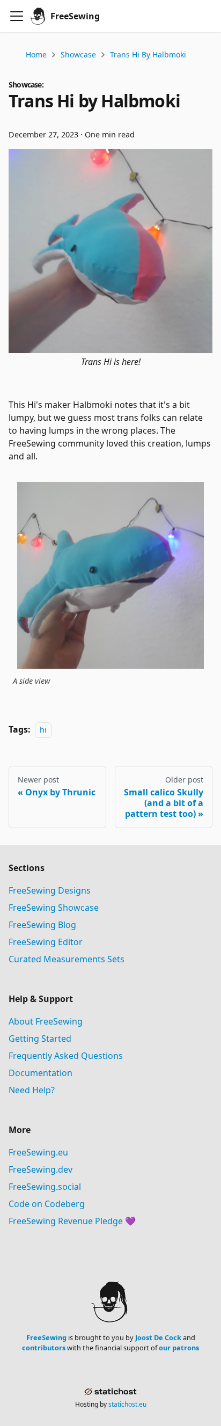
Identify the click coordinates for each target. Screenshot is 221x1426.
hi (43, 730)
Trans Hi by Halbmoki (148, 54)
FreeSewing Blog (42, 925)
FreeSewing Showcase (54, 907)
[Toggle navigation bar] (17, 16)
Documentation (40, 1073)
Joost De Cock (158, 1337)
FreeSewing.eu (38, 1152)
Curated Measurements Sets (66, 959)
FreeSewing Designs (50, 890)
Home (36, 54)
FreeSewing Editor (46, 942)
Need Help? (32, 1090)
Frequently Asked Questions (66, 1056)
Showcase (78, 54)
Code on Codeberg (47, 1204)
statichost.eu (127, 1404)
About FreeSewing (46, 1021)
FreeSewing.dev (40, 1169)
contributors (43, 1347)
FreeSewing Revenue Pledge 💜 (72, 1221)
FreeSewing (46, 1337)
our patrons (179, 1347)
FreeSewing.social (45, 1187)
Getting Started (40, 1038)
